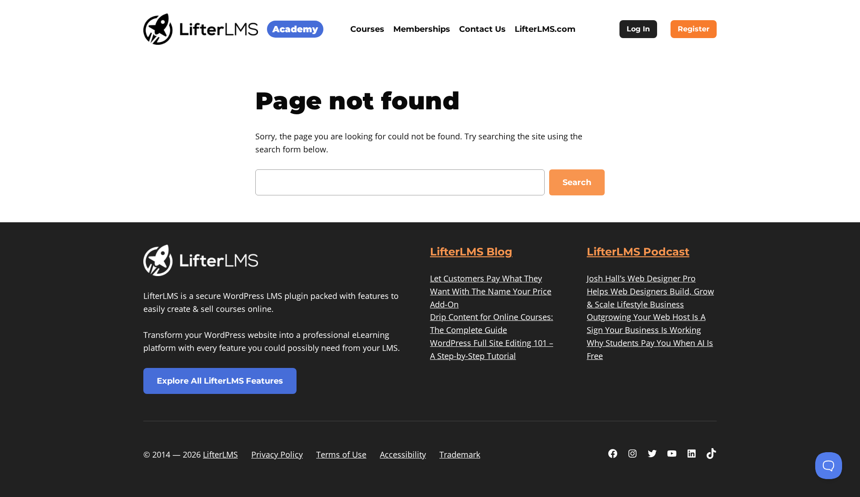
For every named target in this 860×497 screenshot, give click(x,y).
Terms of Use (341, 454)
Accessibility (403, 454)
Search (577, 182)
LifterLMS (220, 454)
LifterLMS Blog (471, 251)
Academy (295, 29)
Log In (638, 29)
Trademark (459, 454)
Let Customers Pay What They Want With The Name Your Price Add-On (490, 291)
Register (694, 29)
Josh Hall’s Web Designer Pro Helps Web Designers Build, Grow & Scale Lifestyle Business (650, 291)
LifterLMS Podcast (638, 251)
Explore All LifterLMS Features (220, 381)
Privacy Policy (277, 454)
